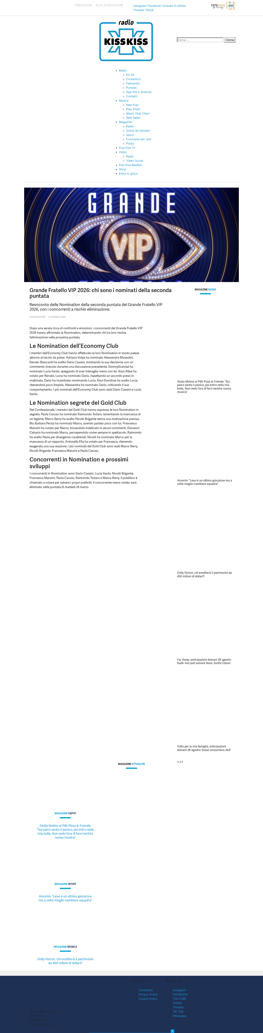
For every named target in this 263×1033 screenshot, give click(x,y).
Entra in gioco (128, 173)
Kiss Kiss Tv (127, 148)
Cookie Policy (148, 998)
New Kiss (132, 105)
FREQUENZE (83, 5)
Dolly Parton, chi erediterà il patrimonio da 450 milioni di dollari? (204, 574)
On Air (130, 75)
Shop (122, 169)
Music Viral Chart (138, 113)
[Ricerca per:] (200, 40)
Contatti (131, 96)
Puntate (131, 87)
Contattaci (146, 990)
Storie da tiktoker (138, 130)
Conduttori (133, 79)
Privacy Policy (148, 994)
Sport (130, 135)
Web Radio (133, 117)
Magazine (125, 122)
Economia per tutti (138, 139)
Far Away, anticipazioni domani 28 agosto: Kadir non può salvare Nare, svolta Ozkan (204, 661)
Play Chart (133, 109)
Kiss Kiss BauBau (130, 165)
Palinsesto (133, 83)
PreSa (130, 143)
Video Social (134, 160)
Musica (123, 100)
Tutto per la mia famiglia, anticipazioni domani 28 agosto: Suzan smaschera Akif (203, 748)
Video (123, 152)
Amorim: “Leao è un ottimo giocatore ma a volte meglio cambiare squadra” (204, 482)
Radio (123, 70)
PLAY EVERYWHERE (109, 5)
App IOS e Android (138, 92)
